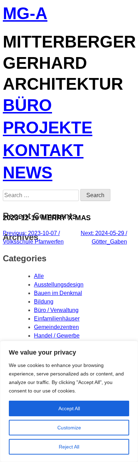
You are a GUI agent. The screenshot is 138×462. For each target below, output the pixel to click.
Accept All (69, 408)
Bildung (43, 302)
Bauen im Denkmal (58, 293)
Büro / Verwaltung (56, 310)
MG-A (25, 14)
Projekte (47, 128)
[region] (69, 401)
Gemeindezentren (56, 327)
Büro (27, 106)
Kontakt (43, 151)
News (27, 173)
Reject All (69, 447)
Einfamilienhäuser (57, 319)
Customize (69, 427)
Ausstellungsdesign (59, 285)
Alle (39, 276)
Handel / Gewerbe (57, 336)
